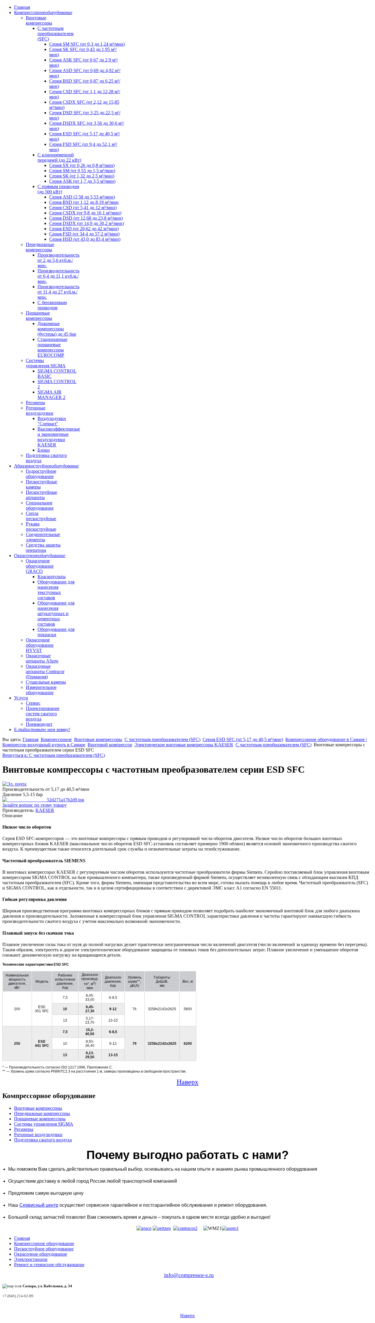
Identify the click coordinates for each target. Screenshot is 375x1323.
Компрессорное (43, 12)
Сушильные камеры (46, 682)
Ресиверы (35, 402)
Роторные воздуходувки (39, 410)
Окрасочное (39, 555)
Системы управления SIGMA (46, 363)
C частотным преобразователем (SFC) (56, 33)
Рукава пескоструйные (41, 526)
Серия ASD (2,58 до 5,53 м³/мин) (82, 196)
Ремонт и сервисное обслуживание (49, 1264)
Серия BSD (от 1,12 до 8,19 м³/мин (84, 202)
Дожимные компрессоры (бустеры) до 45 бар (57, 329)
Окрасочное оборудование (40, 1254)
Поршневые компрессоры (39, 315)
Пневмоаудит (39, 724)
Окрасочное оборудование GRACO (40, 566)
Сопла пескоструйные (41, 516)
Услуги (21, 697)
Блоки (44, 450)
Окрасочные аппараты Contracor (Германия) (45, 671)
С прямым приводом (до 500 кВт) (58, 189)
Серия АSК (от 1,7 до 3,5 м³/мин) (82, 181)
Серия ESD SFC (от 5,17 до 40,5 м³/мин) (243, 739)
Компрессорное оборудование (44, 1243)
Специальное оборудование (40, 505)
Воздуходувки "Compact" (52, 421)
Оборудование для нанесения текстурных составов (56, 589)
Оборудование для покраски (56, 632)
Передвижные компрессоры (40, 247)
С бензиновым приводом (52, 305)
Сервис (33, 703)
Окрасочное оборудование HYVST (40, 645)
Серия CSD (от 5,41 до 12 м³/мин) (83, 207)
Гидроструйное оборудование (41, 474)
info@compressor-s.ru (189, 1275)
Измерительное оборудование (41, 690)
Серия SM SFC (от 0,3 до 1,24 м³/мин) (87, 44)
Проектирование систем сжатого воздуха (42, 713)
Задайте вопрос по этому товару (34, 805)
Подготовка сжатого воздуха (43, 1139)
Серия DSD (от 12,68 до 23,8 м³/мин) (86, 218)
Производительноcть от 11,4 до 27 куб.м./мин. (58, 292)
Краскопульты (52, 576)
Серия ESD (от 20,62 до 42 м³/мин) (84, 228)
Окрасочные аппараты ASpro (42, 658)
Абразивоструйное (46, 465)
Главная (22, 7)
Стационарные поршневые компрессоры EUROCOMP (52, 347)
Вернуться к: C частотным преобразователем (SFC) (53, 755)
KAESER (44, 810)
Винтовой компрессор (110, 744)
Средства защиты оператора (43, 547)
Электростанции (30, 1259)
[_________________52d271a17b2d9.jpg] (43, 799)
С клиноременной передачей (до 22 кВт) (59, 157)
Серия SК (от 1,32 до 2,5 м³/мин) (81, 175)
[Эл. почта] (14, 783)
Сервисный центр (38, 1205)
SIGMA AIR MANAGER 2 (51, 395)
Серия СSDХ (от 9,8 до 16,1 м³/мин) (85, 212)
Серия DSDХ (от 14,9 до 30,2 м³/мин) (86, 223)
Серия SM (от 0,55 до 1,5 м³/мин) (82, 170)
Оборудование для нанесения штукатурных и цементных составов (56, 613)
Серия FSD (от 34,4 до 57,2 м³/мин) (84, 233)
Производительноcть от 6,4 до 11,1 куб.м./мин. (58, 276)
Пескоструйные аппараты (41, 495)
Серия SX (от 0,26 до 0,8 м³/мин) (82, 165)
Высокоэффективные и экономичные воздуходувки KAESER (59, 436)
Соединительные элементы (43, 537)
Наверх (187, 1082)
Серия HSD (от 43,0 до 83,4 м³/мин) (84, 239)
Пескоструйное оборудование (44, 1248)
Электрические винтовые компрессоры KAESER (183, 744)
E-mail (42, 729)
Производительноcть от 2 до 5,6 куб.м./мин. (58, 260)
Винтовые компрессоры (39, 20)
